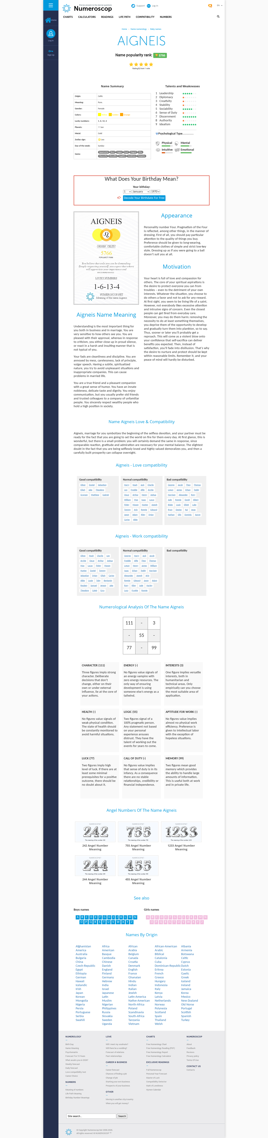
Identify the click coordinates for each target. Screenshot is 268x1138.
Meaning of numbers (74, 1089)
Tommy (127, 510)
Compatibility (145, 16)
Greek (185, 977)
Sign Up (50, 54)
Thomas (197, 485)
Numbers (166, 16)
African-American (166, 946)
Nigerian (107, 1004)
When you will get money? (117, 1103)
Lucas (151, 500)
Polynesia (161, 1008)
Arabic (159, 950)
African (133, 946)
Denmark (134, 966)
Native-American (139, 1000)
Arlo (136, 510)
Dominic (188, 515)
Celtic (184, 958)
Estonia (186, 969)
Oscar (126, 495)
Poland (132, 1008)
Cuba (158, 962)
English (133, 969)
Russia (106, 1012)
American (108, 950)
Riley (143, 515)
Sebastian (102, 485)
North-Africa (136, 1004)
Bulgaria (81, 958)
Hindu (132, 981)
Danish (106, 966)
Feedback (191, 1048)
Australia (81, 954)
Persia (79, 1008)
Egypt (79, 969)
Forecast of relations (115, 1052)
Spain (158, 1016)
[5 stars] (151, 64)
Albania (186, 946)
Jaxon (126, 515)
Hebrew (107, 981)
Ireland (185, 985)
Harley (149, 585)
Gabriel (106, 495)
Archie (151, 490)
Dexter (179, 510)
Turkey (185, 1020)
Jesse (193, 510)
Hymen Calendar (153, 1089)
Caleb (94, 590)
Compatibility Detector (156, 1081)
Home (54, 20)
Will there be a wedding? (116, 1048)
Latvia (158, 997)
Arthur (135, 495)
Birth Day (69, 1044)
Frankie (135, 590)
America (81, 950)
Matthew (95, 495)
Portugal (186, 1008)
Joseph (154, 505)
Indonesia (161, 985)
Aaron (197, 515)
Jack (142, 485)
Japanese (108, 993)
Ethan (187, 490)
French (159, 973)
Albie (135, 520)
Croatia (133, 962)
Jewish (132, 993)
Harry (126, 485)
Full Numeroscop (153, 1069)
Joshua (153, 495)
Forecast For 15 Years (75, 1056)
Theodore (100, 490)
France (132, 973)
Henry (144, 495)
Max (136, 500)
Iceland (185, 981)
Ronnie (178, 500)
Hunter (145, 505)
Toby (98, 581)
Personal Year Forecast (156, 1073)
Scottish (186, 1012)
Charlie (151, 485)
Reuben (83, 585)
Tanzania (134, 1020)
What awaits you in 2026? (76, 1060)
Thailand (160, 1020)
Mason (135, 505)
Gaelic (185, 973)
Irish (78, 989)
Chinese (107, 962)
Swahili (80, 1020)
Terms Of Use (193, 1060)
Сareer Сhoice (71, 1075)
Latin (105, 997)
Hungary (160, 981)
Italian (132, 989)
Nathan (171, 515)
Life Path (124, 16)
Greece (159, 977)
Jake (90, 490)
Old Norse (187, 1004)
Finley (126, 505)
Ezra (102, 590)
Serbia (80, 1016)
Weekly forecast (72, 1064)
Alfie (143, 490)
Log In (51, 40)
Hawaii (80, 981)
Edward (153, 510)
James (179, 490)
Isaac (143, 500)
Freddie (134, 490)
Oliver (83, 485)
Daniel (92, 485)
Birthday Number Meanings (77, 1097)
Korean (80, 997)
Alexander (183, 495)
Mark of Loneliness (154, 1085)
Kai (186, 510)
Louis (178, 505)
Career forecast (112, 1069)
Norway (160, 1004)
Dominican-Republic (168, 966)
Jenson (103, 585)
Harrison (171, 495)
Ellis (179, 515)
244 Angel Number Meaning (95, 881)
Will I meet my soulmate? (117, 1044)
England (107, 969)
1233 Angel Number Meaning (181, 847)
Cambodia (108, 958)
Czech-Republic (85, 966)
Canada (133, 958)
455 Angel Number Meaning (138, 881)
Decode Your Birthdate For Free (144, 198)
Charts (68, 16)
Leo (125, 490)
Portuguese (83, 1012)
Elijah (82, 490)
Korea (185, 993)
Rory (193, 495)
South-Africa (136, 1016)
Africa (105, 946)
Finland (107, 973)
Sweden (107, 1020)
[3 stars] (141, 64)
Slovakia (107, 1016)
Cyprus (185, 962)
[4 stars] (146, 64)
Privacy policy (193, 1056)
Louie (90, 581)
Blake (170, 505)
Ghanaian (134, 977)
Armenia (186, 950)
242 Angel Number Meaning (95, 847)
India (105, 985)
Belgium (133, 954)
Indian (132, 985)
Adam (135, 515)
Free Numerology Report (157, 1052)
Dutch (185, 966)
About (189, 1044)
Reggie (144, 510)
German (81, 977)
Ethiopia (81, 973)
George (171, 485)
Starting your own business (118, 1081)
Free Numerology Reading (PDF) (160, 1048)
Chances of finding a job (116, 1073)
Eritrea (159, 969)
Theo (188, 485)
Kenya (159, 993)
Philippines (109, 1008)
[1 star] (131, 64)
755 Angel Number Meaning (138, 847)
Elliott (186, 505)
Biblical (159, 954)
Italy (157, 989)
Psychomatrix (71, 1052)
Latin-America (137, 997)
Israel (105, 989)
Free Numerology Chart (156, 1044)
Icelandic (81, 985)
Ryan (170, 510)
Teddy (196, 490)
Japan (79, 993)
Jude (170, 500)
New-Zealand (189, 1000)
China (79, 962)
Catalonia (161, 958)
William (127, 500)
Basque (107, 954)
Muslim (107, 1000)
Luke (194, 505)
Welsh (159, 1024)
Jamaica (186, 989)
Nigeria (80, 1004)
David (187, 500)
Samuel (94, 585)
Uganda (107, 1024)
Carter (127, 520)
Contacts (191, 1069)
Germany (108, 977)
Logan (170, 490)
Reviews (190, 1052)
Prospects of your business (118, 1085)
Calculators (87, 16)
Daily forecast (71, 1068)
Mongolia (82, 1000)
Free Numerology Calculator (158, 1056)
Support (140, 5)
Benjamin (108, 581)
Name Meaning (72, 1048)
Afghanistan (83, 946)
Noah (135, 485)
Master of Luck (153, 1077)
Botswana (187, 954)
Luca (126, 590)
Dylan (151, 515)
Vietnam (133, 1024)
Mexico (185, 997)
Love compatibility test (75, 1072)
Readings (107, 16)
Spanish (186, 1016)
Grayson (84, 495)
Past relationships (114, 1056)
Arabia (132, 950)
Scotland (160, 1012)
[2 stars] (136, 64)
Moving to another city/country (119, 1099)
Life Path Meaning (73, 1093)
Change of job (112, 1077)
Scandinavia (136, 1012)
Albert (196, 500)
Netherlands (163, 1000)
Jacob (180, 485)
